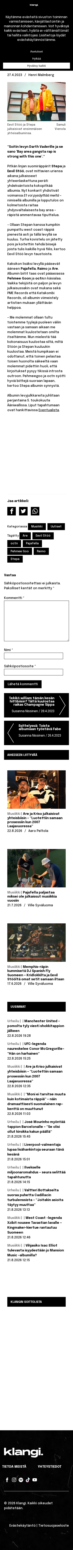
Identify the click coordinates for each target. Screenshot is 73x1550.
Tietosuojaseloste (53, 1525)
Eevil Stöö (43, 535)
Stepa (15, 559)
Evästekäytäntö (22, 1525)
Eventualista (49, 410)
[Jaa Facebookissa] (11, 511)
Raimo (41, 551)
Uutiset (56, 526)
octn (14, 543)
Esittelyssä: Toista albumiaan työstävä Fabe (40, 730)
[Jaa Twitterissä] (23, 511)
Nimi (8, 650)
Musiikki (37, 526)
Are (25, 535)
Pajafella (32, 543)
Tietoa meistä (14, 1466)
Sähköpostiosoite (20, 666)
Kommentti (14, 598)
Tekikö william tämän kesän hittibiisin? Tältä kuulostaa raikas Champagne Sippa (31, 705)
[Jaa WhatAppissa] (35, 511)
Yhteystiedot (49, 1466)
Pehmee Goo (20, 551)
